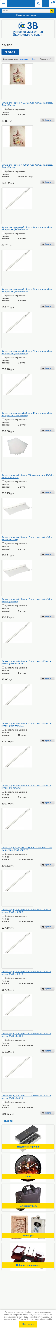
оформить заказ (52, 3)
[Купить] (47, 120)
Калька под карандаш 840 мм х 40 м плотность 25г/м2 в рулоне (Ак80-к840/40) (26, 414)
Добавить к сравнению (15, 109)
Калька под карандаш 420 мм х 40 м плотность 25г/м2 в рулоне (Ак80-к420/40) (26, 848)
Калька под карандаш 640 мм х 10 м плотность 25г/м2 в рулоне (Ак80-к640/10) (26, 228)
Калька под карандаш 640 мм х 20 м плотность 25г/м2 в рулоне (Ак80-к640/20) (26, 290)
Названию (23, 59)
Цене (34, 59)
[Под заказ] (47, 865)
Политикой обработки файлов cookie (35, 1319)
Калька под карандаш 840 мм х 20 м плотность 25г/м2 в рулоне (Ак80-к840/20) (26, 352)
